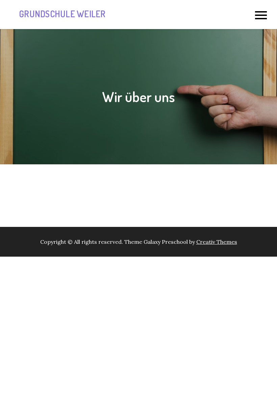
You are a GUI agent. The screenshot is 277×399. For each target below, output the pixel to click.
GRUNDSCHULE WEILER (62, 13)
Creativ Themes (216, 241)
